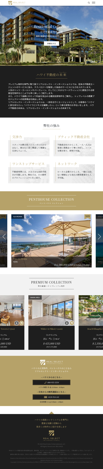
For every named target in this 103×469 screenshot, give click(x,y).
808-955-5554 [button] (53, 382)
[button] (7, 36)
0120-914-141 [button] (53, 397)
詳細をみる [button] (51, 44)
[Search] (89, 2)
